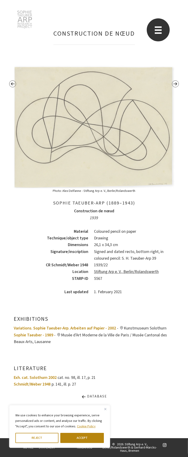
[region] (59, 426)
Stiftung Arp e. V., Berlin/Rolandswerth (126, 272)
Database (96, 396)
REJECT (37, 438)
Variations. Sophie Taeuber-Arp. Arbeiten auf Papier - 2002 (65, 328)
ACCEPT (82, 438)
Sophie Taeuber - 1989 (33, 335)
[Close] (105, 409)
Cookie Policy (86, 426)
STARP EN (24, 19)
